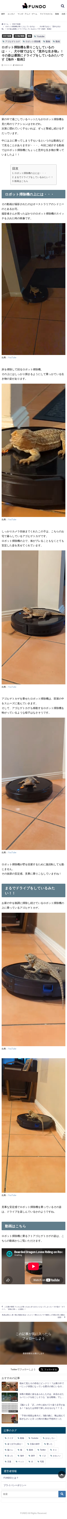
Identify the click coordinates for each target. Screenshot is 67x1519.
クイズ (10, 1438)
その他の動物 (19, 36)
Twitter (43, 1450)
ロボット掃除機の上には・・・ (30, 173)
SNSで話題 (7, 36)
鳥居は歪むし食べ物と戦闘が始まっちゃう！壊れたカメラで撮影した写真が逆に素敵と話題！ (33, 1316)
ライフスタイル (46, 14)
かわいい (57, 1456)
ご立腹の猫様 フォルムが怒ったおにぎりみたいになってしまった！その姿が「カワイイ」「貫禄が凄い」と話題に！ (33, 1308)
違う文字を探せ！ (15, 1444)
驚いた (50, 1444)
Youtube (40, 36)
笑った (10, 1456)
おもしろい (50, 1438)
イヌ (44, 1456)
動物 (57, 14)
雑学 (3, 14)
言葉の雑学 (35, 1444)
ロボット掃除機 (33, 41)
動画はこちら (21, 181)
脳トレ (10, 1450)
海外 (22, 1456)
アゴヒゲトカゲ (12, 41)
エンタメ (11, 14)
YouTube (12, 357)
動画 (58, 41)
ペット (21, 1462)
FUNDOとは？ (11, 1478)
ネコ (55, 1450)
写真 (42, 1462)
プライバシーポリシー (15, 1485)
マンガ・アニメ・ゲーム (27, 14)
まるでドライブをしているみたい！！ (33, 177)
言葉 (9, 1462)
